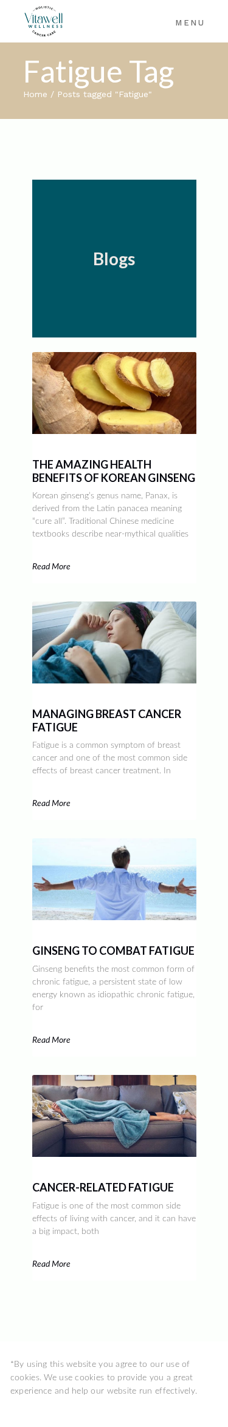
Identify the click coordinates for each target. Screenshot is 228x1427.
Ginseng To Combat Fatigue (113, 950)
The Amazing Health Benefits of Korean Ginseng (113, 471)
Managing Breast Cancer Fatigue (106, 720)
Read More (51, 567)
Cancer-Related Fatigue (103, 1187)
